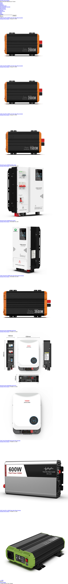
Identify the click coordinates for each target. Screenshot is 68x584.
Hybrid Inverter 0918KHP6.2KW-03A (8, 385)
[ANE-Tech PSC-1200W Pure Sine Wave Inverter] (34, 545)
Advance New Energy (4, 18)
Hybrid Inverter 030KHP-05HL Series (8, 165)
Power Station (3, 582)
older (1, 580)
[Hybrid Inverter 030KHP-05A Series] (26, 248)
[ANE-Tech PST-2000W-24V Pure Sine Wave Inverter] (23, 42)
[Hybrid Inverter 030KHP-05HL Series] (26, 193)
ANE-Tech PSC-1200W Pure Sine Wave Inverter (10, 510)
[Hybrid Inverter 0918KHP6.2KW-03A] (26, 413)
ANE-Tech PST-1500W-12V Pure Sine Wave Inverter (11, 113)
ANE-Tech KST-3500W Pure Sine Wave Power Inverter (12, 275)
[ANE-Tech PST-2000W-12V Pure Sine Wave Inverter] (23, 90)
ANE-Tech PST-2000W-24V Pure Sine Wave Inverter (11, 17)
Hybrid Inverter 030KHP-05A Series (7, 220)
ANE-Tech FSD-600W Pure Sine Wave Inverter (10, 440)
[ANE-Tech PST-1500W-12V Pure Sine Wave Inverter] (24, 139)
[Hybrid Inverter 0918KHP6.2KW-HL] (26, 358)
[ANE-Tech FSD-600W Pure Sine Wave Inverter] (34, 476)
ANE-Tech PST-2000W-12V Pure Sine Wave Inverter (11, 65)
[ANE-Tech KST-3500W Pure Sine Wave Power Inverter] (26, 303)
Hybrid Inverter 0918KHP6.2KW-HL (8, 330)
